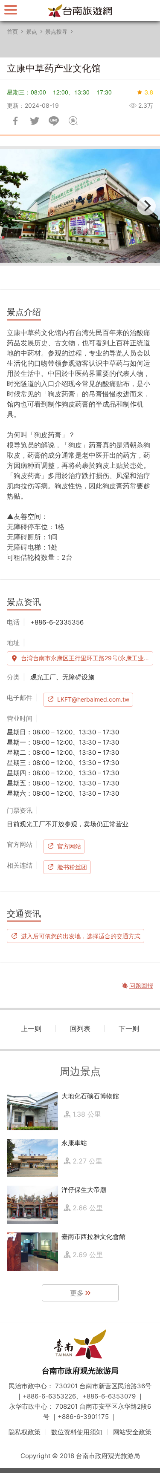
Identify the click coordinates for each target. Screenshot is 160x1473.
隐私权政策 (25, 1432)
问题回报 (72, 120)
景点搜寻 (56, 31)
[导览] (10, 9)
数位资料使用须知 (76, 1432)
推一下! (34, 120)
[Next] (146, 206)
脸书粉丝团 (72, 867)
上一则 (31, 1028)
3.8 (149, 92)
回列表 (80, 1028)
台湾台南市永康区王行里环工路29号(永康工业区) (86, 658)
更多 (77, 1293)
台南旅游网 (80, 10)
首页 (12, 31)
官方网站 (69, 846)
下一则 (129, 1028)
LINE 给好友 (53, 120)
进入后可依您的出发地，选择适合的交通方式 (80, 935)
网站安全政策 (132, 1432)
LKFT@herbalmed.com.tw (93, 699)
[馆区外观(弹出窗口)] (80, 206)
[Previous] (13, 206)
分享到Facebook (15, 120)
